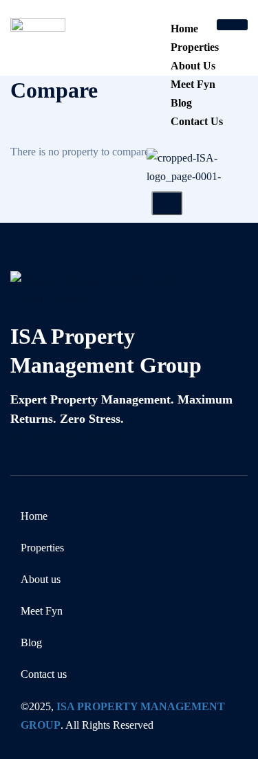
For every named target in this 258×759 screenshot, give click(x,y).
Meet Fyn (193, 84)
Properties (195, 47)
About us (193, 66)
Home (184, 28)
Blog (181, 103)
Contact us (197, 121)
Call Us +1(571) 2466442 (65, 437)
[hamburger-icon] (232, 24)
